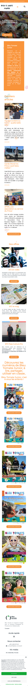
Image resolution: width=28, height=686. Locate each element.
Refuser (14, 677)
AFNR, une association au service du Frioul (13, 209)
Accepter (14, 673)
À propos (7, 628)
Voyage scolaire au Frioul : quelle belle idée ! (12, 123)
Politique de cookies (10, 684)
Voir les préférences (14, 681)
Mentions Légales (18, 684)
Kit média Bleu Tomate (11, 652)
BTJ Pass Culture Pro (14, 344)
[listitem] (14, 1)
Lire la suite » (7, 141)
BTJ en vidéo (14, 270)
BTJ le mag (14, 306)
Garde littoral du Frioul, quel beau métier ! (11, 166)
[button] (26, 657)
